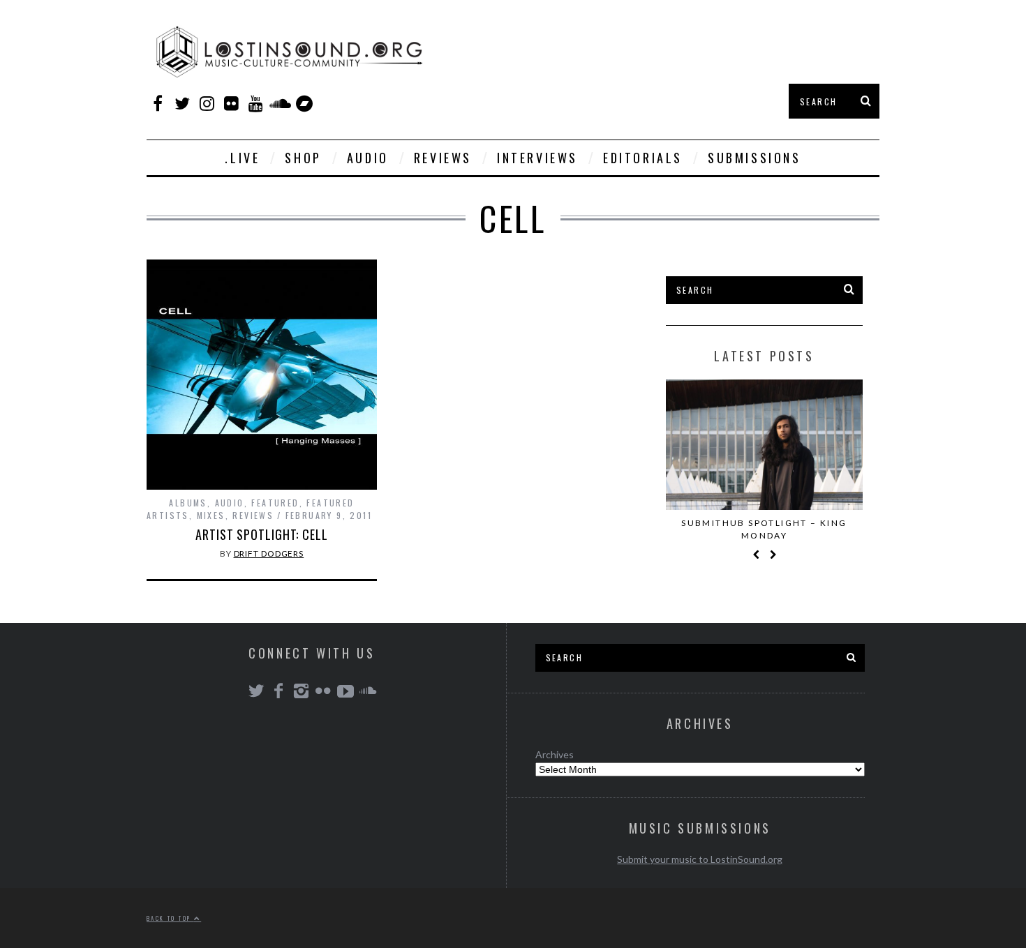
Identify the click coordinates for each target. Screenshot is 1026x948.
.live (242, 158)
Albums (188, 503)
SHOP (303, 158)
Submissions (754, 158)
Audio (368, 158)
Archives (554, 754)
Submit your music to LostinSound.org (699, 859)
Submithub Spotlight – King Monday (764, 529)
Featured (275, 503)
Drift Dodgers (269, 553)
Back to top (170, 918)
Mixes (211, 515)
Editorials (643, 158)
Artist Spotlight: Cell (261, 534)
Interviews (537, 158)
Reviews (443, 158)
